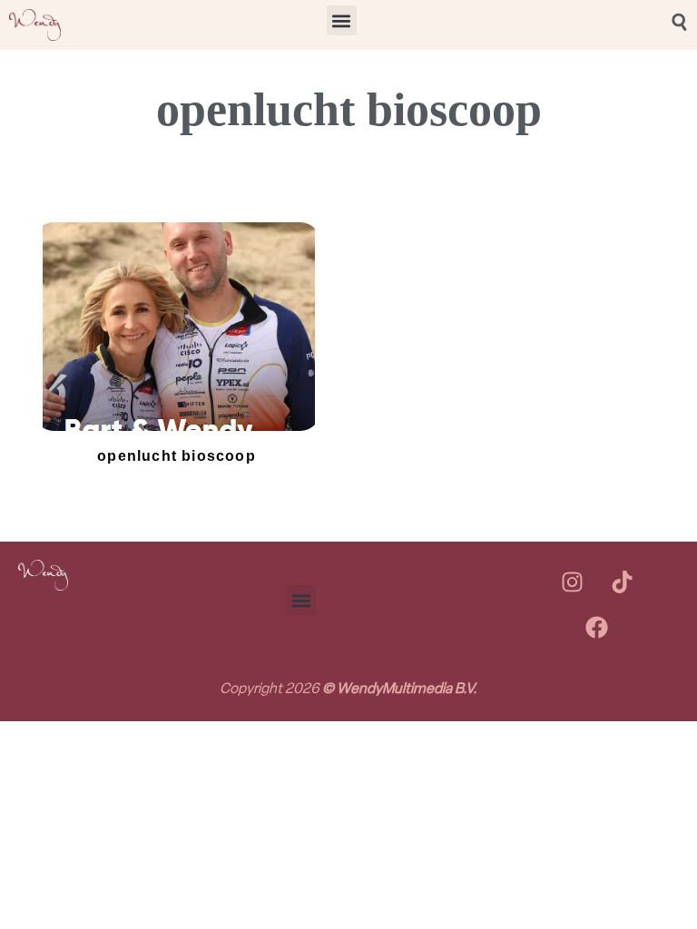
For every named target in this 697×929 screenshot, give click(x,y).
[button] (342, 20)
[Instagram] (571, 582)
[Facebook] (597, 627)
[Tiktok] (621, 582)
